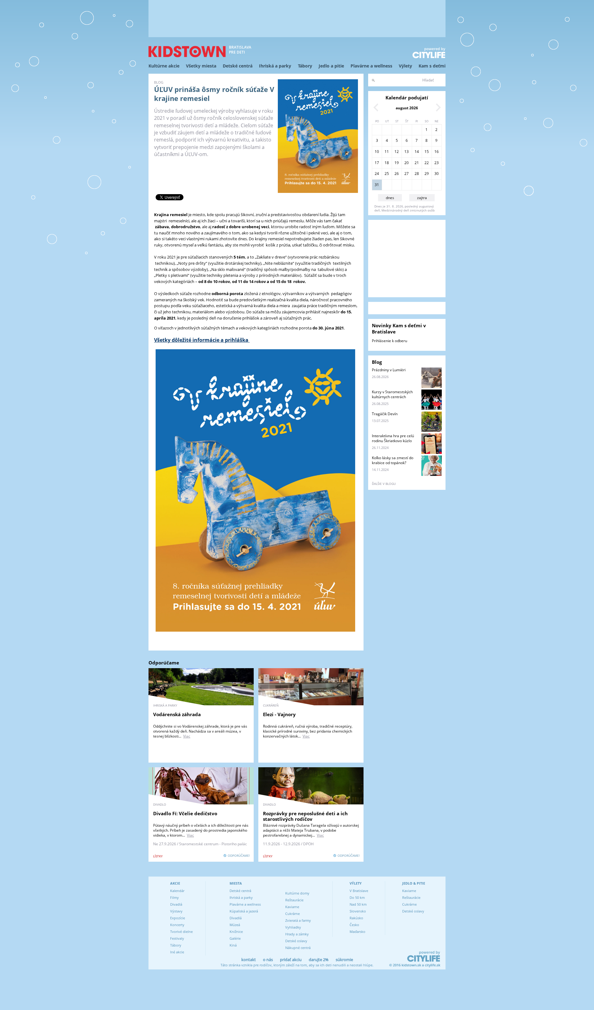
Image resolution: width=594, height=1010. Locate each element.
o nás (268, 959)
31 (377, 184)
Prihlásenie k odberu (389, 340)
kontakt (248, 959)
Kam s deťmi (432, 66)
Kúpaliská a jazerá (244, 911)
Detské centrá (237, 66)
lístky (158, 856)
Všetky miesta (201, 66)
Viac (186, 736)
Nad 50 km (358, 904)
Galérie (235, 938)
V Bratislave (359, 890)
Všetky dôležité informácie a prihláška (202, 340)
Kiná (233, 945)
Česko (354, 924)
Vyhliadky (293, 927)
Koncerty (177, 924)
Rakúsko (356, 918)
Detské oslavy (296, 940)
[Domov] (187, 51)
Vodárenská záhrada (177, 714)
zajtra (422, 197)
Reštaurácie (294, 900)
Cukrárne (292, 913)
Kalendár (177, 890)
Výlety (405, 66)
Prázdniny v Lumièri (389, 369)
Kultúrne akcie (163, 66)
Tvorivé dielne (181, 931)
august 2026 (407, 108)
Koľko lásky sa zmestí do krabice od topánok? (392, 460)
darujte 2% (319, 959)
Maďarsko (357, 931)
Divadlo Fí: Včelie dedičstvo (185, 813)
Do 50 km (357, 897)
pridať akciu (291, 959)
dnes (390, 197)
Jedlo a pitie (331, 66)
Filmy (174, 897)
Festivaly (177, 938)
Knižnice (236, 931)
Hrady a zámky (297, 934)
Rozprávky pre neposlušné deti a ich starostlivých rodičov (305, 816)
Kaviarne (292, 906)
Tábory (305, 66)
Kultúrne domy (297, 893)
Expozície (177, 918)
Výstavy (176, 911)
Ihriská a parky (275, 66)
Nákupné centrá (298, 947)
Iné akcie (177, 952)
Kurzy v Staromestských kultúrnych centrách (392, 394)
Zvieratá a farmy (298, 920)
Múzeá (235, 924)
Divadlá (176, 904)
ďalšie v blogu (384, 483)
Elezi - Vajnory (279, 714)
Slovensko (358, 911)
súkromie (344, 959)
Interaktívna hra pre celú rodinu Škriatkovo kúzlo (393, 438)
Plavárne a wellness (371, 66)
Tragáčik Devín (385, 413)
